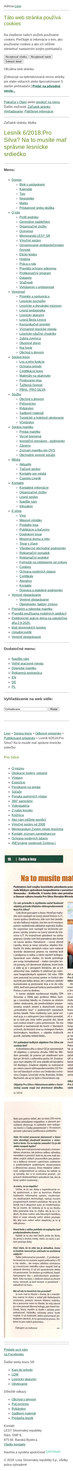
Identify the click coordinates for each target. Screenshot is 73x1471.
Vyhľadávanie (13, 111)
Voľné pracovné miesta (27, 663)
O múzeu (18, 768)
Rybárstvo (19, 1408)
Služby (16, 394)
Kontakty (18, 483)
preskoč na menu (48, 102)
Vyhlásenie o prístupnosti (36, 287)
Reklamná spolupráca (27, 672)
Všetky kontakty (15, 1444)
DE (14, 682)
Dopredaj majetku (24, 668)
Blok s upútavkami (32, 184)
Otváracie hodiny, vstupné (29, 773)
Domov (17, 179)
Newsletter (26, 198)
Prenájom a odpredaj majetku (32, 609)
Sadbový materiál (24, 1413)
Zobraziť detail (13, 61)
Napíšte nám (20, 658)
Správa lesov (21, 357)
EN (14, 677)
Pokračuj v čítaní (15, 102)
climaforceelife (22, 632)
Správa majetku (22, 427)
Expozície (18, 782)
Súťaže (17, 791)
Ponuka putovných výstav (29, 796)
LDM (15, 1374)
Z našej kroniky (22, 810)
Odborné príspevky (48, 733)
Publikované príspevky (19, 738)
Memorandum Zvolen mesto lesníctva (37, 829)
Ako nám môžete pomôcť (29, 819)
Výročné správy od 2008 (28, 824)
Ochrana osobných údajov (30, 838)
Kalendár (25, 189)
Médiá (16, 459)
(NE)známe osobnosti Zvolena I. (34, 843)
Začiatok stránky (39, 106)
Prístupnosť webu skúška (36, 207)
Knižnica (18, 815)
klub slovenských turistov (29, 627)
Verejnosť (18, 291)
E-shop (17, 511)
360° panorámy (22, 801)
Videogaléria (20, 805)
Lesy (18, 6)
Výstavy (17, 777)
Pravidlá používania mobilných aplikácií (39, 613)
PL (14, 686)
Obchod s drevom (31, 352)
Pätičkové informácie (39, 111)
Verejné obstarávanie (26, 595)
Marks (23, 203)
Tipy (22, 193)
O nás (16, 212)
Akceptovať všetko (16, 56)
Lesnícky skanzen (24, 1379)
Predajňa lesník (22, 1418)
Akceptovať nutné (41, 56)
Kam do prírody (22, 1370)
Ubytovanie (19, 1383)
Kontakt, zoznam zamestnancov (33, 833)
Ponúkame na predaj (26, 787)
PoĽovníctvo (20, 1404)
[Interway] (53, 1452)
